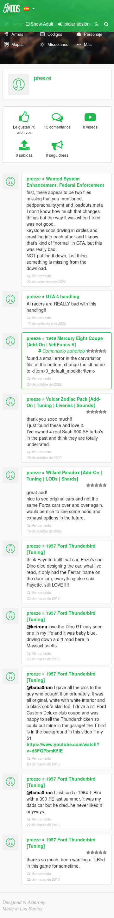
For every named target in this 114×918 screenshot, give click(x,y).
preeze (42, 77)
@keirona (37, 626)
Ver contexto (41, 275)
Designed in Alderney (24, 902)
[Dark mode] (96, 24)
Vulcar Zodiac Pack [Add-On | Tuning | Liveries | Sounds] (64, 402)
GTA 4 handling (62, 296)
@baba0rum (40, 687)
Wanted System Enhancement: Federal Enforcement (65, 181)
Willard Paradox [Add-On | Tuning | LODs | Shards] (64, 475)
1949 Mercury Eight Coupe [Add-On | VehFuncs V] (65, 341)
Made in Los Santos (22, 908)
